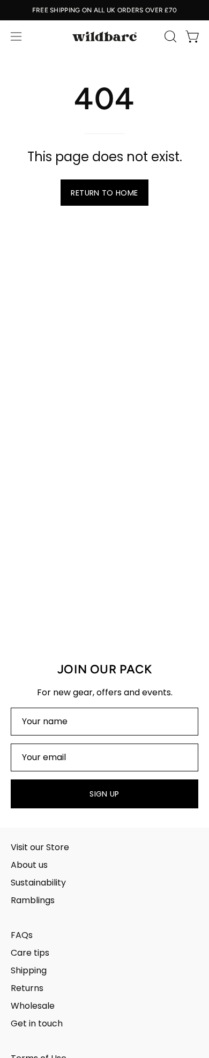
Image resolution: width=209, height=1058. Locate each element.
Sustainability (38, 882)
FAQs (22, 935)
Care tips (30, 953)
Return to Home (104, 192)
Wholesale (33, 1006)
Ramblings (33, 900)
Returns (27, 988)
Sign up (104, 794)
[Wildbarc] (104, 36)
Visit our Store (40, 847)
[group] (104, 10)
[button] (169, 36)
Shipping (29, 970)
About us (29, 865)
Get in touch (37, 1023)
